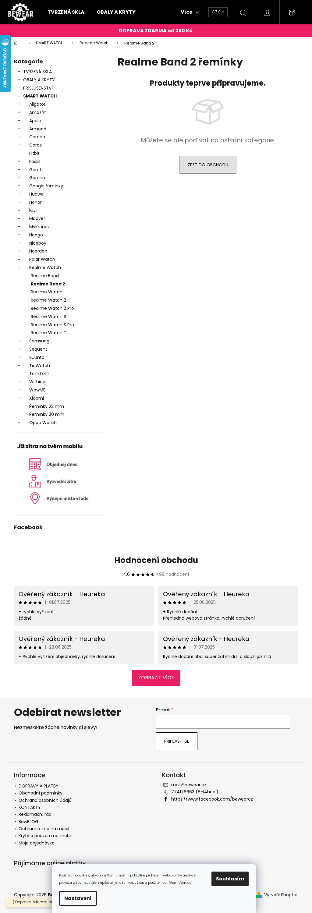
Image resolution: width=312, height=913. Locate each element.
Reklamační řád (35, 814)
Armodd (37, 129)
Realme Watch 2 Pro (52, 308)
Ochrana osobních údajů (45, 800)
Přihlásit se (176, 741)
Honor (35, 202)
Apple (35, 121)
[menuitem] (65, 12)
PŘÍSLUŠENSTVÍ (38, 88)
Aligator (37, 104)
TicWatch (39, 366)
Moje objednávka (37, 843)
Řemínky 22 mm (46, 406)
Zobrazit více (156, 677)
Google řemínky (46, 186)
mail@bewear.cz (188, 785)
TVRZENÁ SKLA (37, 72)
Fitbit (34, 153)
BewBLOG (28, 822)
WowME (37, 390)
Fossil (34, 161)
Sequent (38, 349)
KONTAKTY (30, 807)
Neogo (36, 235)
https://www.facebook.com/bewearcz (212, 799)
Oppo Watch (43, 422)
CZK (216, 12)
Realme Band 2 (48, 284)
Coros (35, 145)
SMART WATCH (40, 96)
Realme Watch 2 (48, 300)
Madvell (37, 218)
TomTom (39, 373)
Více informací (180, 882)
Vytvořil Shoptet (281, 895)
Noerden (38, 251)
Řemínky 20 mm (46, 414)
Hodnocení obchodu (156, 560)
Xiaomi (36, 398)
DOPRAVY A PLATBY (38, 786)
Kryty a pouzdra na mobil (45, 836)
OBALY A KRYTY (39, 80)
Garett (36, 170)
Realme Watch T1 (49, 333)
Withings (38, 382)
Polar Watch (42, 259)
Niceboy (37, 243)
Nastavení (78, 898)
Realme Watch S (48, 316)
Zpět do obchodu (208, 165)
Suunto (36, 357)
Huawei (36, 194)
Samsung (39, 341)
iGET (33, 210)
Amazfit (37, 112)
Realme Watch (45, 267)
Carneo (37, 137)
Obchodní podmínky (40, 793)
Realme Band (45, 276)
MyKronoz (39, 227)
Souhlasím (230, 878)
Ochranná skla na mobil (44, 829)
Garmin (37, 178)
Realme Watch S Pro (52, 325)
